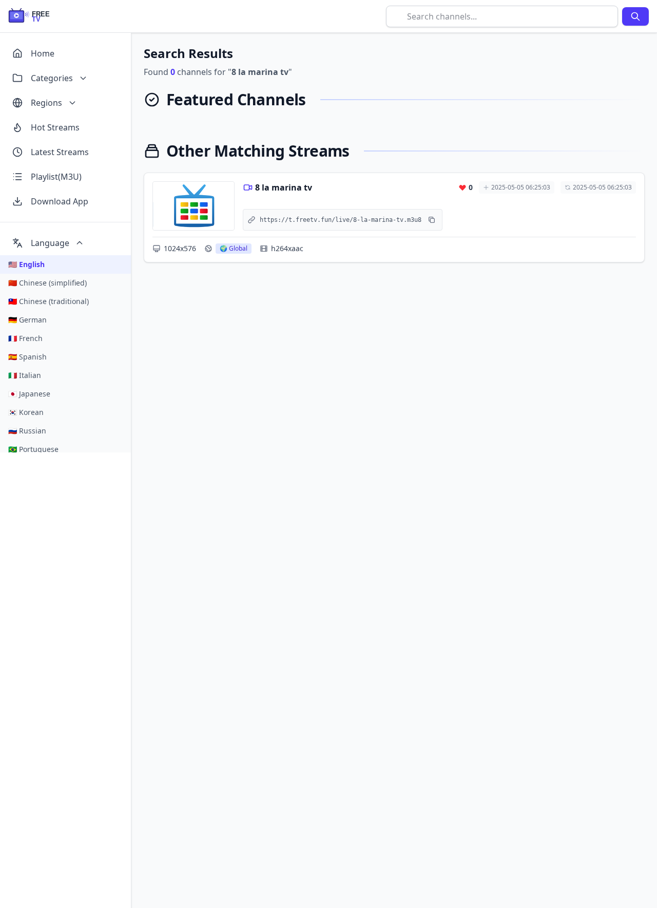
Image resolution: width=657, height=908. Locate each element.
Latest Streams (60, 152)
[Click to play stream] (193, 206)
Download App (59, 201)
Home (42, 53)
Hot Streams (55, 127)
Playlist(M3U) (56, 176)
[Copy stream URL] (432, 220)
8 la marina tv (283, 187)
